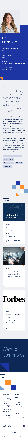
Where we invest (6, 395)
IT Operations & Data (8, 162)
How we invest (7, 415)
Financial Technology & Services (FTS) (6, 405)
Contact (18, 413)
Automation (6, 411)
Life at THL (18, 404)
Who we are (19, 400)
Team (16, 397)
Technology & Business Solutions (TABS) (12, 155)
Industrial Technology (8, 159)
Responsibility (18, 407)
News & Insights (19, 402)
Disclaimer (14, 432)
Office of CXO (19, 162)
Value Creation (6, 417)
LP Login (18, 418)
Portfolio (18, 394)
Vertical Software (7, 166)
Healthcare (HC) (7, 409)
